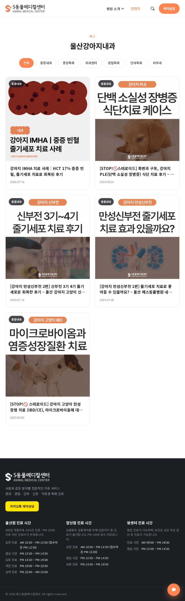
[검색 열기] (152, 8)
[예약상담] (173, 589)
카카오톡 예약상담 (22, 506)
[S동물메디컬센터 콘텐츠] (25, 8)
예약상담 (169, 8)
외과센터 (91, 63)
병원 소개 (113, 8)
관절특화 (114, 63)
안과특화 (136, 63)
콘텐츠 (135, 8)
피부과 (157, 63)
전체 (26, 63)
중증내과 (46, 63)
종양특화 (68, 63)
